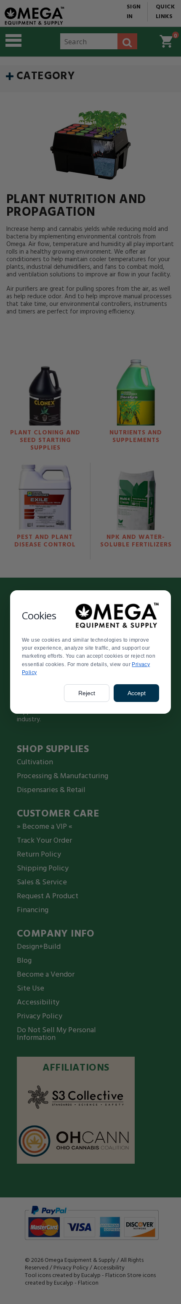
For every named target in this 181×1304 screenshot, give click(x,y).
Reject (86, 693)
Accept (137, 693)
